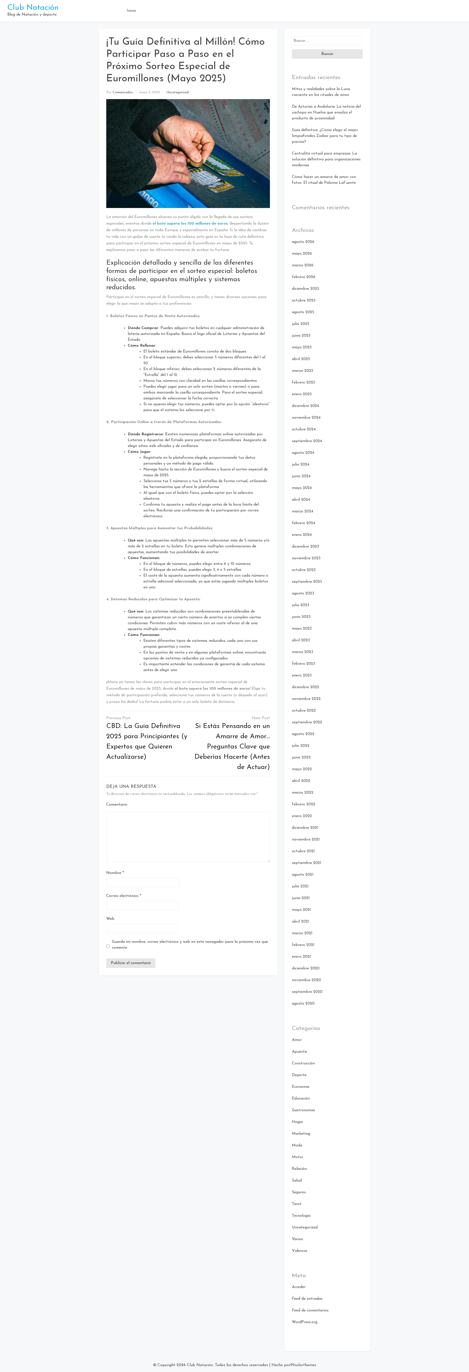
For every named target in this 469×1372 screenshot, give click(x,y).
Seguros (299, 1192)
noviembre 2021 (306, 840)
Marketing (301, 1134)
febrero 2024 (303, 523)
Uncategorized (177, 92)
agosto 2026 (303, 242)
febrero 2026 (303, 277)
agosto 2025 (303, 312)
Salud (297, 1181)
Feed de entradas (307, 1299)
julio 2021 (300, 886)
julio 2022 (300, 746)
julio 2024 (300, 465)
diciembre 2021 (305, 828)
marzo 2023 (302, 652)
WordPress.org (304, 1322)
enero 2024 (302, 535)
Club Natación (33, 8)
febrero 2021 (303, 945)
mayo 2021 (301, 910)
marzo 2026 (302, 265)
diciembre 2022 (305, 687)
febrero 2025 (303, 383)
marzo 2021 (302, 933)
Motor (297, 1157)
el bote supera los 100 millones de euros (190, 224)
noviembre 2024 (306, 418)
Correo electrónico (123, 896)
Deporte (299, 1075)
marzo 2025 (302, 371)
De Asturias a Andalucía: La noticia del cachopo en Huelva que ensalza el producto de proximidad (326, 112)
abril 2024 (301, 500)
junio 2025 (301, 336)
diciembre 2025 (305, 289)
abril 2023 (301, 640)
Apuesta (299, 1052)
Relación (299, 1169)
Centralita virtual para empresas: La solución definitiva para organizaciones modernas (326, 159)
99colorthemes (303, 1365)
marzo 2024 (302, 511)
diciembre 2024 (305, 406)
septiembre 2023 (307, 582)
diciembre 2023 (305, 547)
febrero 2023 (303, 664)
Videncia (299, 1251)
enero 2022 (302, 816)
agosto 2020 (303, 1004)
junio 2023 (301, 617)
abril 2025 (301, 359)
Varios (297, 1239)
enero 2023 (302, 675)
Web (110, 919)
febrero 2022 (303, 804)
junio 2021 (301, 898)
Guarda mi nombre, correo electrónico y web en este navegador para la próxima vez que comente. (190, 945)
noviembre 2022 (306, 699)
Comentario (116, 805)
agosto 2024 (303, 453)
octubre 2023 (304, 570)
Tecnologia (301, 1216)
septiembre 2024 (307, 441)
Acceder (299, 1287)
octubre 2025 (304, 300)
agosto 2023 (303, 593)
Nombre (115, 873)
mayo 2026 (302, 254)
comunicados (123, 92)
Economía (300, 1087)
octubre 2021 (303, 851)
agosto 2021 (302, 875)
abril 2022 (301, 781)
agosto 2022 (303, 734)
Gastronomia (303, 1110)
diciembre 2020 (306, 968)
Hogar (297, 1122)
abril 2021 (300, 922)
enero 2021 (301, 957)
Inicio (131, 11)
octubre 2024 (304, 429)
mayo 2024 (302, 488)
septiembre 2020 (307, 992)
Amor (297, 1040)
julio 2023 (300, 605)
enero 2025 (302, 394)
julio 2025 (300, 324)
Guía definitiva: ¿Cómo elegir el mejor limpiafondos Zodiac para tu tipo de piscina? (325, 136)
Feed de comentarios (310, 1310)
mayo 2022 (302, 769)
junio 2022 (301, 757)
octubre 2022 (304, 711)
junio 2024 (301, 476)
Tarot (296, 1204)
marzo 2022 (302, 793)
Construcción (303, 1063)
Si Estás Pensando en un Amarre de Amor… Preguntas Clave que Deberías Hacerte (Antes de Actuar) (232, 747)
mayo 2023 (302, 629)
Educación (301, 1099)
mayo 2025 (302, 347)
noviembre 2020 (306, 980)
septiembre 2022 (307, 722)
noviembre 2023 (306, 558)
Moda (297, 1145)
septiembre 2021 (306, 863)
